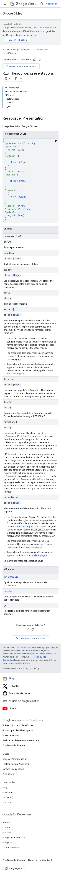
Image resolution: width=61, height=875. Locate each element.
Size (20, 149)
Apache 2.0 (51, 654)
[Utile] (34, 59)
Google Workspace (22, 49)
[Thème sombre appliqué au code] (55, 141)
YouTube (7, 802)
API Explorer (9, 774)
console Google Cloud (13, 769)
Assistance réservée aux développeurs (22, 740)
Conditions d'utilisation (14, 745)
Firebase (7, 832)
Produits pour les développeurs (18, 730)
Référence (11, 53)
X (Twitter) (8, 797)
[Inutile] (39, 59)
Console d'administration (15, 759)
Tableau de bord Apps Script (16, 764)
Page (22, 162)
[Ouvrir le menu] (5, 3)
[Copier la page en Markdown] (16, 78)
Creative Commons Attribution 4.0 (28, 650)
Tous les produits (11, 847)
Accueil (6, 49)
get (6, 605)
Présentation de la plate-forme (18, 725)
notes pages (25, 526)
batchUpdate (11, 576)
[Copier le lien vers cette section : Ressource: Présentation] (47, 119)
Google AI (7, 842)
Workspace (33, 4)
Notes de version (11, 735)
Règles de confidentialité (40, 860)
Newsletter (8, 792)
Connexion (51, 3)
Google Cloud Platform (14, 837)
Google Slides (12, 13)
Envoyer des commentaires (21, 66)
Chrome (6, 827)
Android (6, 822)
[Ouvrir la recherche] (42, 4)
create (8, 591)
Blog (5, 787)
